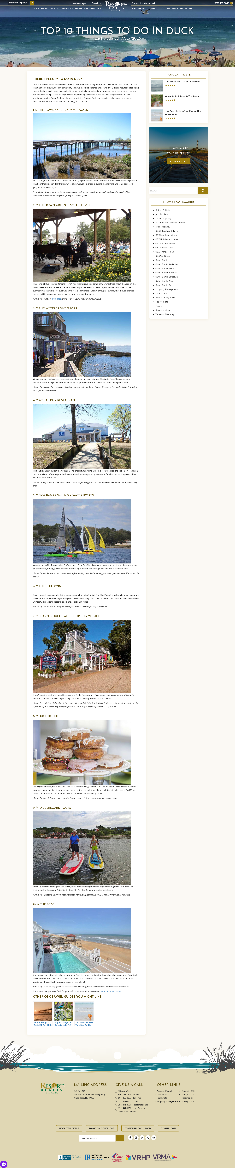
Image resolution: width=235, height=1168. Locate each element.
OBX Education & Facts (166, 231)
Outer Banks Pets (164, 285)
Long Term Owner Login (102, 1128)
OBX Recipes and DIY (166, 243)
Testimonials (188, 1098)
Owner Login (79, 3)
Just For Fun (161, 214)
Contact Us (137, 3)
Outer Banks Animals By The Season (182, 96)
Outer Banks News (165, 281)
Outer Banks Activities (166, 264)
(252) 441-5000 (124, 1101)
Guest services (139, 8)
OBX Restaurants (164, 247)
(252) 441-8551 (124, 1104)
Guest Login (150, 3)
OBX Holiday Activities (166, 239)
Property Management (87, 8)
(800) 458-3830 (124, 1098)
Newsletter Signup (69, 1128)
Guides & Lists (162, 210)
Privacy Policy (188, 1101)
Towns (158, 306)
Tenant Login (168, 1128)
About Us (155, 8)
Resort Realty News (165, 297)
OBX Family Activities (166, 235)
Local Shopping (163, 218)
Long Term (170, 8)
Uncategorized (162, 310)
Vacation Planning (164, 314)
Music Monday (162, 226)
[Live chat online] (3, 1164)
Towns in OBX (188, 1091)
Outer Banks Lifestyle (166, 276)
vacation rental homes (111, 991)
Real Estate (186, 8)
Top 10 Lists (161, 301)
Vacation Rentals (43, 8)
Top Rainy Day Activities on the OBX (182, 81)
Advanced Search (164, 1091)
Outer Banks (64, 8)
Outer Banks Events (165, 268)
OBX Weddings (162, 256)
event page (56, 298)
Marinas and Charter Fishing (170, 222)
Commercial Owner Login (138, 1128)
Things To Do (188, 1094)
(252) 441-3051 (124, 1108)
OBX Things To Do (165, 251)
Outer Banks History (166, 272)
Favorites (96, 3)
